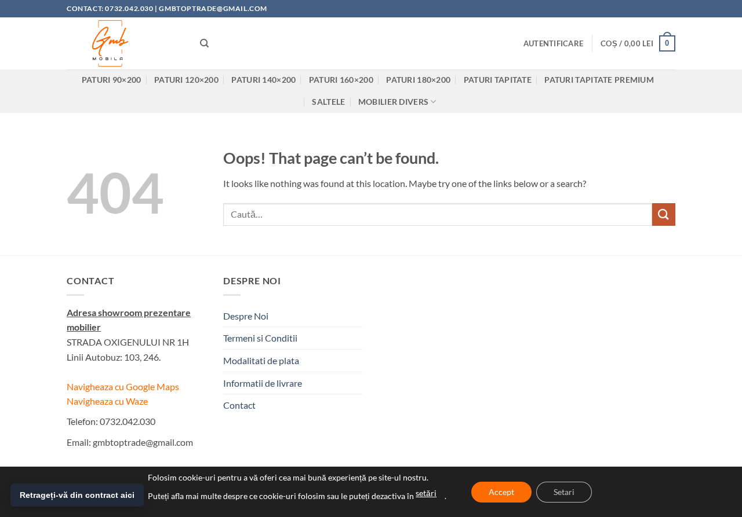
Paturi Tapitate (498, 80)
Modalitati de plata (261, 360)
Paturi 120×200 (186, 80)
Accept (501, 492)
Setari (564, 492)
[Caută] (204, 43)
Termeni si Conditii (260, 337)
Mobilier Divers (393, 102)
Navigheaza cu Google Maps (123, 386)
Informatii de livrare (262, 382)
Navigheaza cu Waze (107, 400)
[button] (553, 43)
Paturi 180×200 (418, 80)
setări (426, 493)
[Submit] (663, 214)
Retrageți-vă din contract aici (77, 495)
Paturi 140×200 (263, 80)
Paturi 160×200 (341, 80)
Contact (239, 404)
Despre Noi (245, 315)
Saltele (328, 102)
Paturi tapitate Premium (599, 80)
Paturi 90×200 (111, 80)
